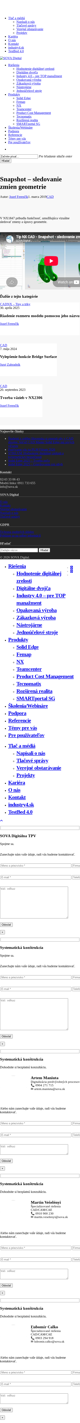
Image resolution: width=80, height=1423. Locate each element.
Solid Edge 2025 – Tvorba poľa (29, 460)
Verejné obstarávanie (13, 509)
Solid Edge (27, 647)
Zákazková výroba (36, 618)
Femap (23, 654)
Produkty (18, 640)
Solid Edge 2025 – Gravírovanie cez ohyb (35, 464)
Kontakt (5, 505)
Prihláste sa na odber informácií (20, 535)
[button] (1, 820)
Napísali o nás (9, 513)
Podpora (17, 713)
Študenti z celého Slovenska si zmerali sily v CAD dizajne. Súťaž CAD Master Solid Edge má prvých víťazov (41, 442)
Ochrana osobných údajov (17, 532)
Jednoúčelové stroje (37, 632)
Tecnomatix (28, 684)
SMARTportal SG (35, 698)
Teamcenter (29, 669)
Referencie (19, 720)
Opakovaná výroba (36, 610)
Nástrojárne (29, 625)
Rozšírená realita (34, 691)
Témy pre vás (22, 728)
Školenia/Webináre (28, 706)
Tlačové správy (10, 516)
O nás (4, 502)
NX (20, 662)
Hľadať (6, 160)
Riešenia (17, 566)
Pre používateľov (26, 735)
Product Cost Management (45, 676)
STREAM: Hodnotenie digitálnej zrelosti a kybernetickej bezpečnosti (36, 455)
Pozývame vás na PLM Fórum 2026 (31, 449)
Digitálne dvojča (33, 588)
